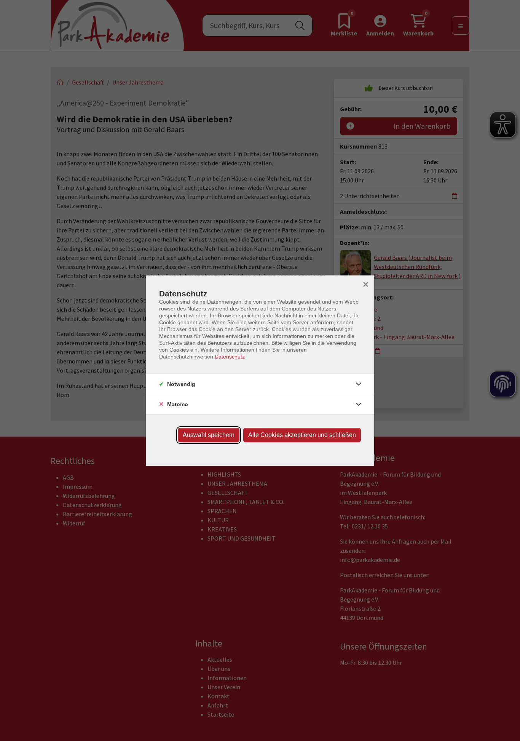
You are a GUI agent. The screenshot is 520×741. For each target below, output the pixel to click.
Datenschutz (230, 357)
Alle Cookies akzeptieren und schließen (302, 435)
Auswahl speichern (208, 435)
